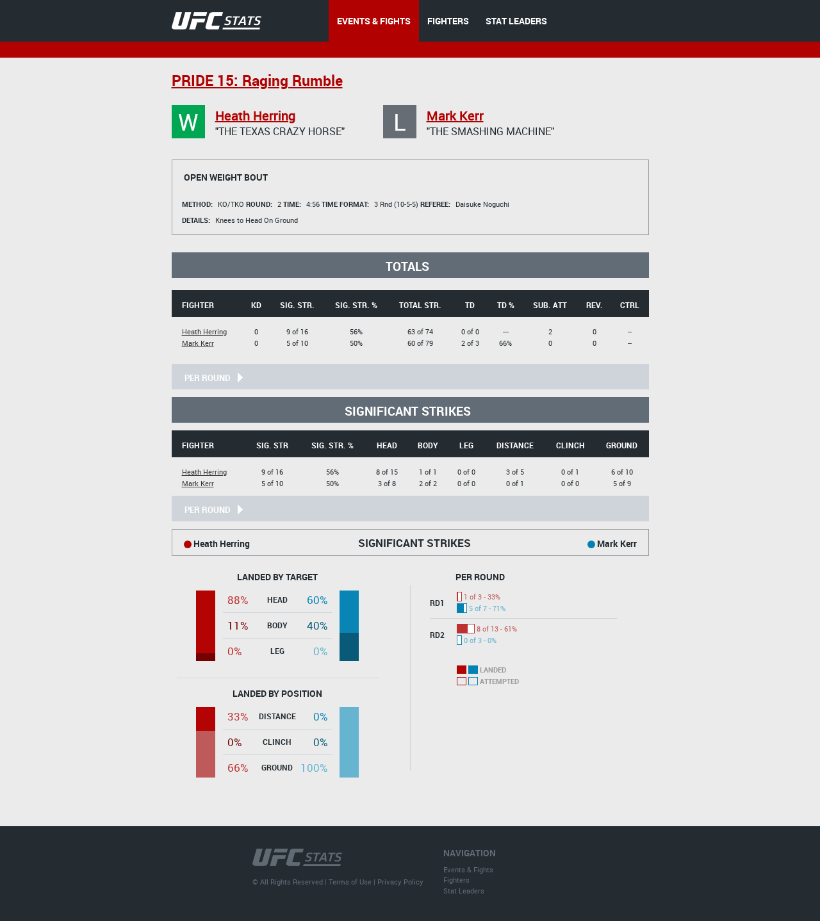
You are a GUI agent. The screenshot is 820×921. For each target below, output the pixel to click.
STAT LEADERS (516, 21)
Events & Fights (468, 869)
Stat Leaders (463, 890)
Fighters (456, 879)
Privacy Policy (400, 881)
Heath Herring (255, 115)
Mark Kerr (455, 115)
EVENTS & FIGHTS (374, 21)
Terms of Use (350, 881)
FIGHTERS (448, 21)
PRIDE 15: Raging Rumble (257, 80)
